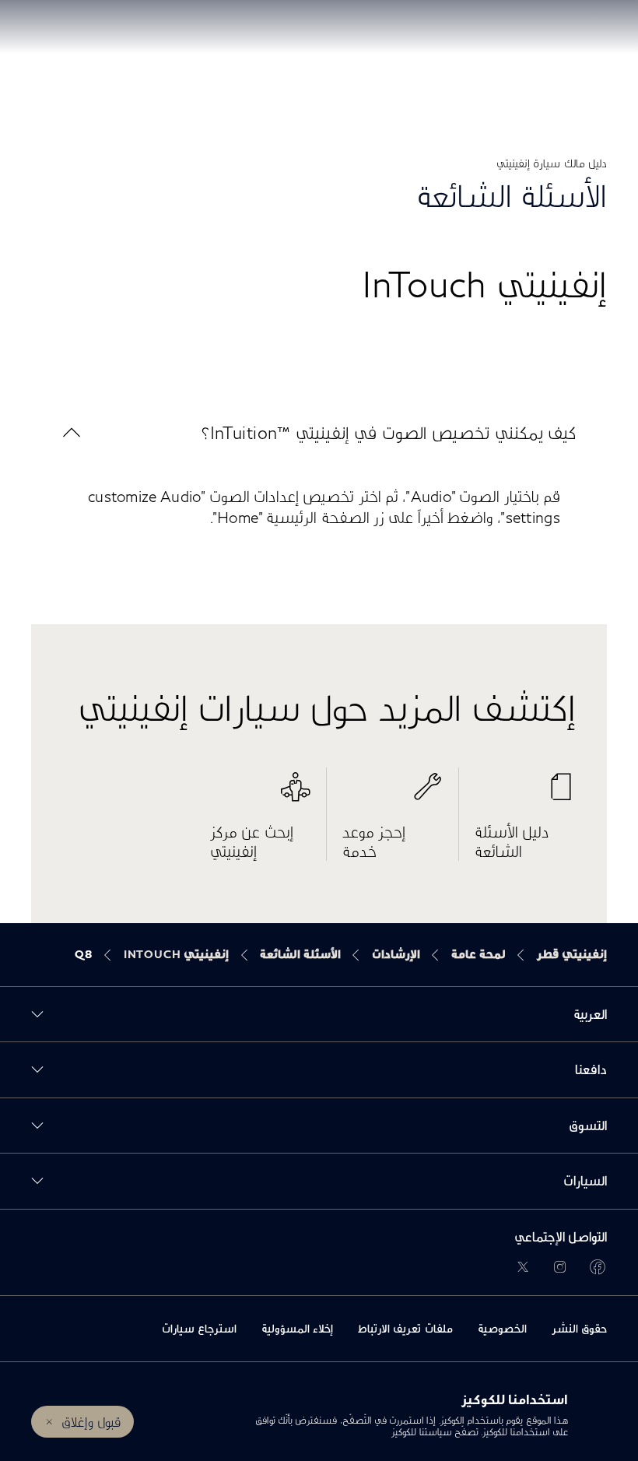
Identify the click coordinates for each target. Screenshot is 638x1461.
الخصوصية (502, 1328)
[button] (319, 433)
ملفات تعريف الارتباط (405, 1328)
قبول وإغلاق (90, 1421)
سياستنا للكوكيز (420, 1432)
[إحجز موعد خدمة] (392, 794)
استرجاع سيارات (199, 1328)
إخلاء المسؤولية (297, 1328)
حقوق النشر (579, 1328)
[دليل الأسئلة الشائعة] (525, 794)
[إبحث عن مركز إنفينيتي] (260, 794)
